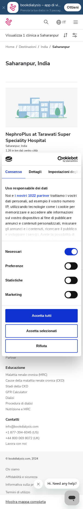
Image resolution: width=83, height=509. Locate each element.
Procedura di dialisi (19, 404)
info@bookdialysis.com (22, 427)
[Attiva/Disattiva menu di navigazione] (75, 22)
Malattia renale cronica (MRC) (26, 375)
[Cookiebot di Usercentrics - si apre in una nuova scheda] (58, 159)
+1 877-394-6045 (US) (22, 433)
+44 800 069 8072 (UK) (22, 438)
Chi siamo (13, 470)
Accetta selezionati (41, 331)
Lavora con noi (16, 444)
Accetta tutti (41, 316)
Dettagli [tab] (35, 172)
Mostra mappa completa (26, 501)
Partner (11, 358)
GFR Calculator (16, 392)
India (44, 47)
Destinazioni (27, 47)
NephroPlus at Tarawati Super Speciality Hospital (38, 137)
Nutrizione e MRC (18, 409)
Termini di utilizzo (18, 492)
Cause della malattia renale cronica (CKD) (35, 381)
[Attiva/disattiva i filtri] (74, 35)
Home (10, 47)
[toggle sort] (65, 35)
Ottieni (73, 7)
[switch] (71, 266)
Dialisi (10, 398)
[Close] (3, 7)
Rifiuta (41, 346)
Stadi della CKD (17, 387)
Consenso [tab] (13, 172)
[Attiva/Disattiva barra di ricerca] (46, 22)
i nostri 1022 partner (32, 195)
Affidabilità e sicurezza (21, 477)
